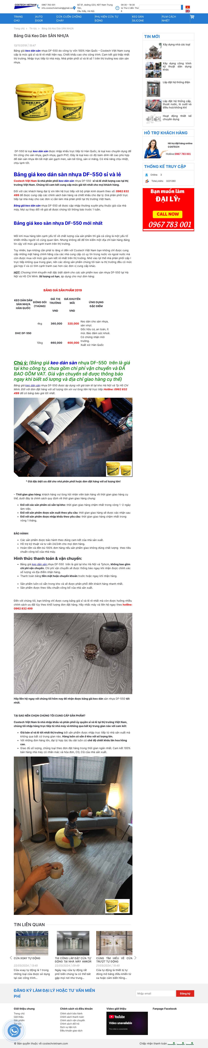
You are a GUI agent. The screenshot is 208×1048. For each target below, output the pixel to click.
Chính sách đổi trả (69, 1023)
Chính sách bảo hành (71, 1013)
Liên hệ (17, 1027)
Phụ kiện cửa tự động (106, 18)
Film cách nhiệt (169, 18)
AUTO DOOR (39, 18)
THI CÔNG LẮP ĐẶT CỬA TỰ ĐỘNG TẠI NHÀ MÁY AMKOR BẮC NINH (73, 961)
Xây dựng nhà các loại (176, 44)
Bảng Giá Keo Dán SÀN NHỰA (57, 28)
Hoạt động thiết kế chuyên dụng (177, 117)
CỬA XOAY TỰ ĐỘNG (27, 958)
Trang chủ (18, 18)
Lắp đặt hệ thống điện (176, 82)
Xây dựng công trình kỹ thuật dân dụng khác (177, 66)
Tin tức (33, 28)
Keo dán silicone (138, 18)
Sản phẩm (19, 1020)
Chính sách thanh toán (72, 1016)
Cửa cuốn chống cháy (69, 18)
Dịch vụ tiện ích (68, 1027)
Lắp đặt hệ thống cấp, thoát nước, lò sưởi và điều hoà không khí (177, 104)
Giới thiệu (19, 1016)
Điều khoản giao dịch (71, 1030)
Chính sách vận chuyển (72, 1020)
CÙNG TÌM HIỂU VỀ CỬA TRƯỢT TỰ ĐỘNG (114, 960)
